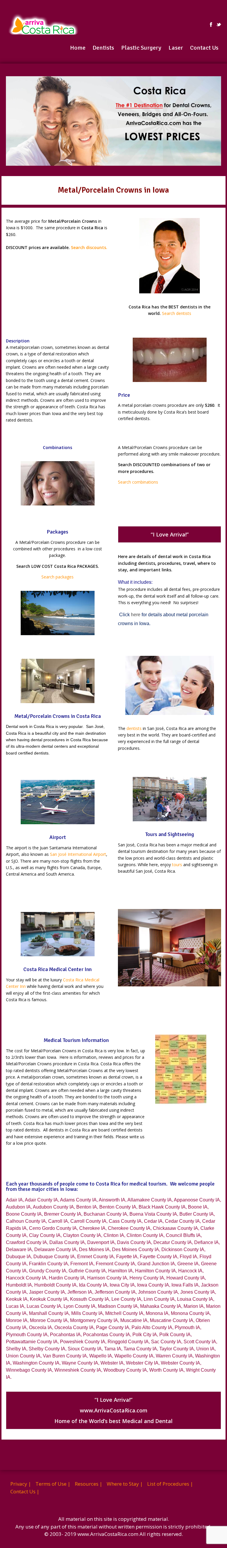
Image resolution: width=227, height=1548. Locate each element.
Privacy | (20, 1483)
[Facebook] (211, 24)
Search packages (57, 577)
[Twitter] (218, 24)
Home (77, 47)
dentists (134, 728)
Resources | (88, 1483)
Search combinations (138, 482)
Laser (175, 47)
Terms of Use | (52, 1483)
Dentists (103, 47)
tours (177, 864)
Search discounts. (89, 247)
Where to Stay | (125, 1483)
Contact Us (204, 47)
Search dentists (176, 313)
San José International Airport (78, 854)
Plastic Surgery (141, 47)
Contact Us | (24, 1491)
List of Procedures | (170, 1483)
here (135, 614)
